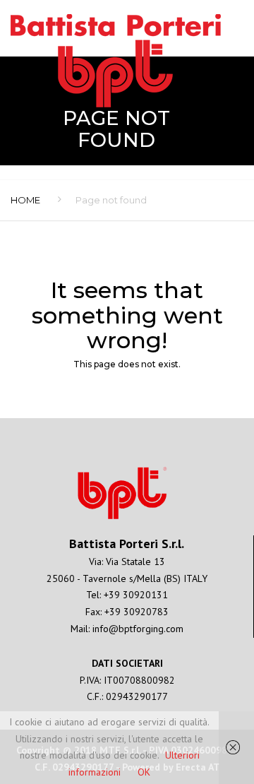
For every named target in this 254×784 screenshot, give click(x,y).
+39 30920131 (136, 594)
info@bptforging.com (137, 628)
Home (25, 200)
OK (144, 772)
